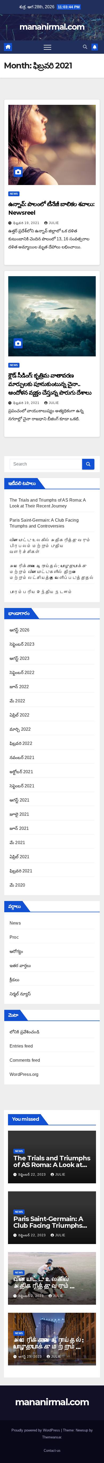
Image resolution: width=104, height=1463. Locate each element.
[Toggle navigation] (47, 47)
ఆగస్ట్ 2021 (20, 800)
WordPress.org (24, 1074)
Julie (54, 223)
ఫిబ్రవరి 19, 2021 (27, 223)
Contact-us (52, 1451)
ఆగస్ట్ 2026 (20, 630)
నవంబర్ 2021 (22, 757)
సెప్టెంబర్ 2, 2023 (31, 1296)
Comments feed (25, 1060)
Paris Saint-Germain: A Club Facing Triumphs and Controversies (48, 1225)
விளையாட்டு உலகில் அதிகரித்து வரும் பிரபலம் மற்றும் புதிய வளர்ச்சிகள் (50, 546)
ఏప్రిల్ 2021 (20, 856)
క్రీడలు (15, 979)
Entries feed (21, 1046)
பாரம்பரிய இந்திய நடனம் (41, 592)
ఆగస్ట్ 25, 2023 (30, 1356)
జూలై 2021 (19, 814)
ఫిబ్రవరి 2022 (21, 743)
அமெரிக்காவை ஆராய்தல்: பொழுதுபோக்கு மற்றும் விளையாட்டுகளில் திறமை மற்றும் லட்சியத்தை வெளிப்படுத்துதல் (52, 572)
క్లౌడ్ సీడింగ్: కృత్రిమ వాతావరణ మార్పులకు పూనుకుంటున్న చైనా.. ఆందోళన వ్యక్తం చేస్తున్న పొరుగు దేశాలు (49, 384)
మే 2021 (17, 842)
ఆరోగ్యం (16, 951)
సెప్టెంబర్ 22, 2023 (32, 1174)
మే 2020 (17, 885)
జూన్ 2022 (19, 686)
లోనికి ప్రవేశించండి (24, 1032)
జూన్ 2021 (19, 828)
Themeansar (51, 1437)
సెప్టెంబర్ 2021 (22, 786)
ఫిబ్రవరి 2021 (21, 871)
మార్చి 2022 (20, 729)
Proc (14, 937)
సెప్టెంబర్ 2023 (22, 644)
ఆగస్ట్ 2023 (20, 658)
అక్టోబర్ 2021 (21, 771)
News (14, 193)
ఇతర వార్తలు (20, 965)
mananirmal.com (51, 27)
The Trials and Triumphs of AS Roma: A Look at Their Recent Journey (51, 1164)
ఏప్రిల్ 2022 (20, 715)
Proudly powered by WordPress (36, 1430)
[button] (85, 47)
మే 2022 (17, 701)
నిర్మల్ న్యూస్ (20, 994)
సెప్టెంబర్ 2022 (22, 672)
